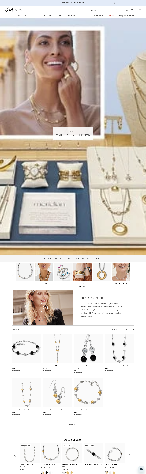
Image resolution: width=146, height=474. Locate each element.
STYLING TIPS (98, 258)
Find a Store (125, 10)
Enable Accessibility (136, 3)
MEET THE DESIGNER (63, 258)
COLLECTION (47, 258)
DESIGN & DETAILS (82, 258)
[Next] (115, 3)
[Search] (117, 10)
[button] (17, 16)
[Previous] (31, 3)
